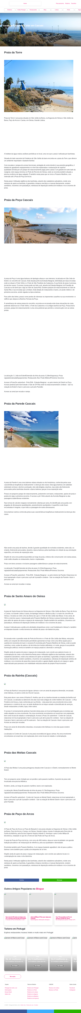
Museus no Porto (53, 990)
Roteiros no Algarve (32, 994)
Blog (45, 10)
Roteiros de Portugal (32, 988)
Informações (8, 990)
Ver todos (14, 954)
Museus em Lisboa (54, 988)
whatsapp (67, 1011)
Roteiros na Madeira (32, 996)
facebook (13, 1011)
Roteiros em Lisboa (32, 992)
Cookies (36, 1005)
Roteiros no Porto (32, 990)
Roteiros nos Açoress (33, 998)
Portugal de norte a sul (11, 988)
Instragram (72, 990)
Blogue (40, 889)
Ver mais (12, 976)
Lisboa (57, 10)
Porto (68, 10)
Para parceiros (60, 3)
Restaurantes (33, 10)
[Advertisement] (40, 138)
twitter (40, 1011)
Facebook (72, 988)
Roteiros (67, 3)
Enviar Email (8, 992)
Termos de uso (29, 1005)
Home (25, 3)
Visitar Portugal (21, 10)
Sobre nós (7, 994)
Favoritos (73, 3)
